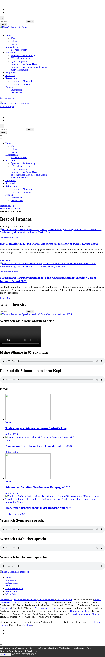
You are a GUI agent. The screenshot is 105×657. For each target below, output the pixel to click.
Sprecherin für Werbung (23, 55)
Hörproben (10, 72)
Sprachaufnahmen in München (86, 613)
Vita (13, 38)
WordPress (27, 625)
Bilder (14, 41)
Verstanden (5, 654)
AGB (8, 585)
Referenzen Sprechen (21, 84)
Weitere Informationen (24, 654)
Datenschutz (17, 92)
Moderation (5, 237)
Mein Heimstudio (19, 69)
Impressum (16, 89)
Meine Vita (11, 594)
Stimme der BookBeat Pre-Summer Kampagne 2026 (37, 487)
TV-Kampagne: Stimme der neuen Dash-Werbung (36, 428)
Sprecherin (10, 52)
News (15, 237)
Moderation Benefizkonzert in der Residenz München (38, 508)
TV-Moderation (64, 599)
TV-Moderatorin (19, 49)
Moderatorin (11, 46)
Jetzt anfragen (7, 98)
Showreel (10, 75)
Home (8, 35)
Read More (5, 260)
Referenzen (11, 78)
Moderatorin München (25, 599)
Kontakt (9, 87)
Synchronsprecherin (21, 61)
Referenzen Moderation (22, 81)
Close (3, 24)
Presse (14, 44)
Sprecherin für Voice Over (24, 64)
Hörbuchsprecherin (20, 58)
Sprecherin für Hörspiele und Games (29, 66)
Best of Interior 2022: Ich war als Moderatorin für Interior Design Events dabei (49, 243)
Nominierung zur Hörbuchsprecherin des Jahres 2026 (38, 446)
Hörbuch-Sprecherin (80, 611)
